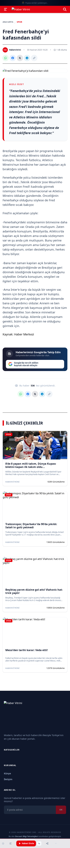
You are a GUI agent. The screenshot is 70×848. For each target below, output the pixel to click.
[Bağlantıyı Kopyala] (34, 58)
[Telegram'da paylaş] (27, 58)
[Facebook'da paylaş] (13, 58)
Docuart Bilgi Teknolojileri (26, 836)
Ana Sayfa (8, 22)
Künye (7, 773)
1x (39, 843)
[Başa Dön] (56, 843)
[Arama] (64, 9)
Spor (19, 22)
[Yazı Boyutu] (11, 843)
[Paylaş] (47, 843)
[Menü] (5, 9)
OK (61, 809)
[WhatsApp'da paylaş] (5, 58)
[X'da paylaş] (20, 58)
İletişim (8, 779)
